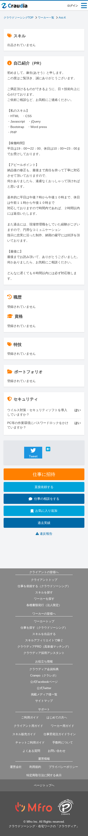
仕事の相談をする (46, 498)
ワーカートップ (44, 621)
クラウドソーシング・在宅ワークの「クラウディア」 (44, 826)
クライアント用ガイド (28, 725)
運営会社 (16, 767)
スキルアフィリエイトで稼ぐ (44, 640)
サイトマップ (44, 700)
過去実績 (44, 523)
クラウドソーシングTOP (18, 17)
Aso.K (62, 17)
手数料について (62, 742)
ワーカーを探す (44, 598)
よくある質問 (31, 751)
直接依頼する (44, 487)
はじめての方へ (56, 717)
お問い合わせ (56, 751)
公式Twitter (44, 688)
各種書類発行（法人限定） (44, 605)
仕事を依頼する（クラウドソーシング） (44, 586)
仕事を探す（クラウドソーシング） (44, 627)
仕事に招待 (44, 474)
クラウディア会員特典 (44, 669)
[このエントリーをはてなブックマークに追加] (55, 449)
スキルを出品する (44, 634)
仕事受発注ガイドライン (60, 734)
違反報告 (46, 533)
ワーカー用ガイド (62, 725)
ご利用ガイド (30, 717)
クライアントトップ (44, 579)
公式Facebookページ (44, 681)
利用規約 (35, 767)
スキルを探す (44, 592)
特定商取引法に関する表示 (44, 775)
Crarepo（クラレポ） (44, 675)
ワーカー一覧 (46, 17)
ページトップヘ (44, 785)
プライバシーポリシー (63, 767)
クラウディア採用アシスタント (44, 653)
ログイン (72, 5)
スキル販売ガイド (24, 734)
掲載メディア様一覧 (44, 694)
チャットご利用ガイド (30, 742)
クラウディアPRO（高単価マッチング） (44, 646)
